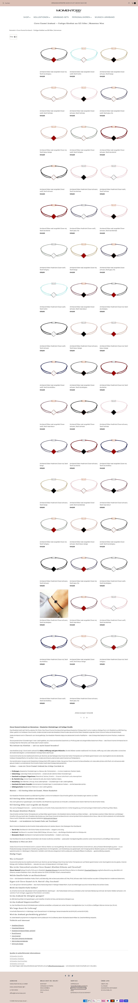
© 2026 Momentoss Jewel (18, 1001)
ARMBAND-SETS (61, 17)
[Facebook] (65, 976)
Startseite (12, 30)
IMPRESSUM (75, 984)
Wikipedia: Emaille (16, 956)
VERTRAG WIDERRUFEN (78, 988)
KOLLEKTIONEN (41, 17)
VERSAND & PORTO (46, 986)
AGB (72, 990)
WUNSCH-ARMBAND (105, 17)
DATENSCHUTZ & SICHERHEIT (80, 992)
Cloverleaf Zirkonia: (90, 870)
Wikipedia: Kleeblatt (17, 959)
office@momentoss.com (56, 966)
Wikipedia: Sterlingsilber (18, 961)
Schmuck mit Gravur (50, 818)
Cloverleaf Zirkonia (18, 928)
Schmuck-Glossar (17, 944)
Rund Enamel (16, 933)
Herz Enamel (16, 936)
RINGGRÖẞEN (45, 988)
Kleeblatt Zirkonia (18, 925)
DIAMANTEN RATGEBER (109, 988)
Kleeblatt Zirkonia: (52, 870)
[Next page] (87, 717)
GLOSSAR (104, 986)
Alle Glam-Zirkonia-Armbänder (22, 938)
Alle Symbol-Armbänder (20, 941)
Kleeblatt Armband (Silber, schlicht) (23, 930)
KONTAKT (43, 984)
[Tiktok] (72, 976)
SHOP (26, 17)
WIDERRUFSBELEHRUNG (79, 986)
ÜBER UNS (104, 984)
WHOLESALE (44, 990)
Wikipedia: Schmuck (17, 963)
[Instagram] (69, 976)
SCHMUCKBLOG (106, 990)
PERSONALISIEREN (81, 17)
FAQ (41, 992)
